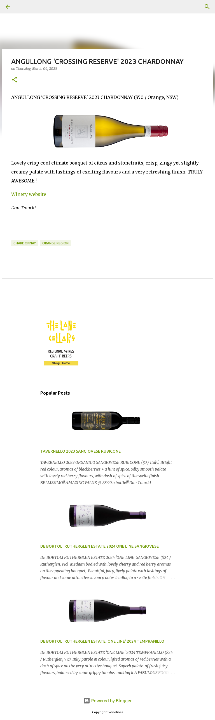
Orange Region (55, 243)
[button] (14, 80)
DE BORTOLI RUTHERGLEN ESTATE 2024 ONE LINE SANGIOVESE (99, 546)
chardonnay (24, 243)
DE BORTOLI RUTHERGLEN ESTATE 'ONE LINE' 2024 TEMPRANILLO (102, 641)
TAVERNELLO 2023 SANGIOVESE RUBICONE (80, 451)
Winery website (28, 194)
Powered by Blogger (111, 700)
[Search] (23, 6)
